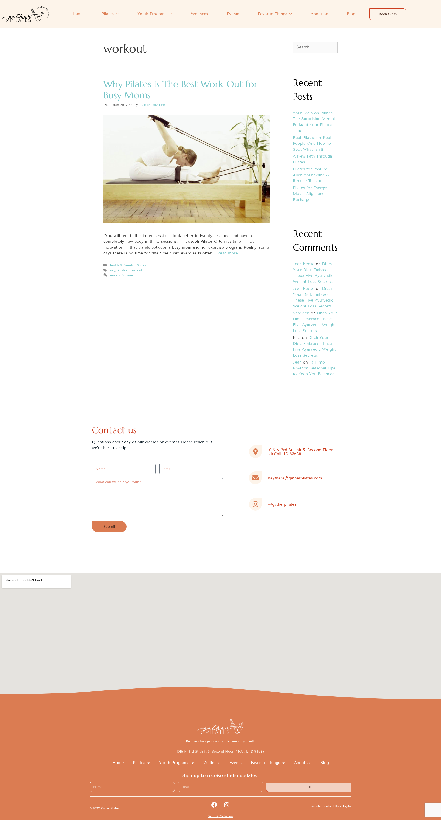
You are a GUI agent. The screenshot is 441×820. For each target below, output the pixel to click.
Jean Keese (303, 264)
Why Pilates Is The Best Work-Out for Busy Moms (180, 89)
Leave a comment (122, 275)
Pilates (108, 13)
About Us (319, 13)
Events (233, 13)
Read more (227, 253)
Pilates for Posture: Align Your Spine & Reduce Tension (311, 175)
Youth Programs (152, 13)
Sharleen (301, 313)
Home (77, 13)
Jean (297, 362)
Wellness (199, 13)
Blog (351, 13)
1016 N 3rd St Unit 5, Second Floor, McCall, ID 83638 (301, 452)
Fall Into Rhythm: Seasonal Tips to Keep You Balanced (314, 368)
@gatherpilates (282, 504)
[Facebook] (214, 804)
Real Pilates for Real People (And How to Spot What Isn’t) (312, 143)
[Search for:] (315, 47)
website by (331, 806)
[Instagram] (226, 804)
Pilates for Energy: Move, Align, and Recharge (310, 194)
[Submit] (308, 787)
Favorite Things (272, 13)
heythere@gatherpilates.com (295, 478)
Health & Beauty (121, 265)
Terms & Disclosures (220, 816)
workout (136, 270)
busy (111, 270)
